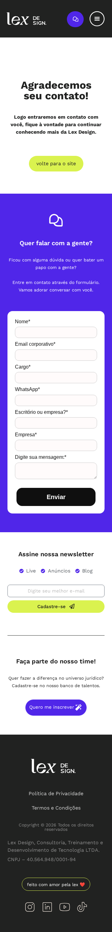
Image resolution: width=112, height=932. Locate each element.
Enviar (56, 496)
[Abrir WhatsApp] (96, 916)
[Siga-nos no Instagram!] (30, 907)
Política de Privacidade (56, 793)
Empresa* (26, 434)
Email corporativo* (35, 344)
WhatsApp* (27, 389)
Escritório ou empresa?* (41, 412)
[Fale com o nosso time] (75, 19)
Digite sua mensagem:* (40, 457)
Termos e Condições (56, 808)
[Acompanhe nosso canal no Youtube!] (64, 907)
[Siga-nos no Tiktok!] (82, 907)
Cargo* (22, 366)
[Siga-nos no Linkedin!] (47, 907)
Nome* (22, 321)
